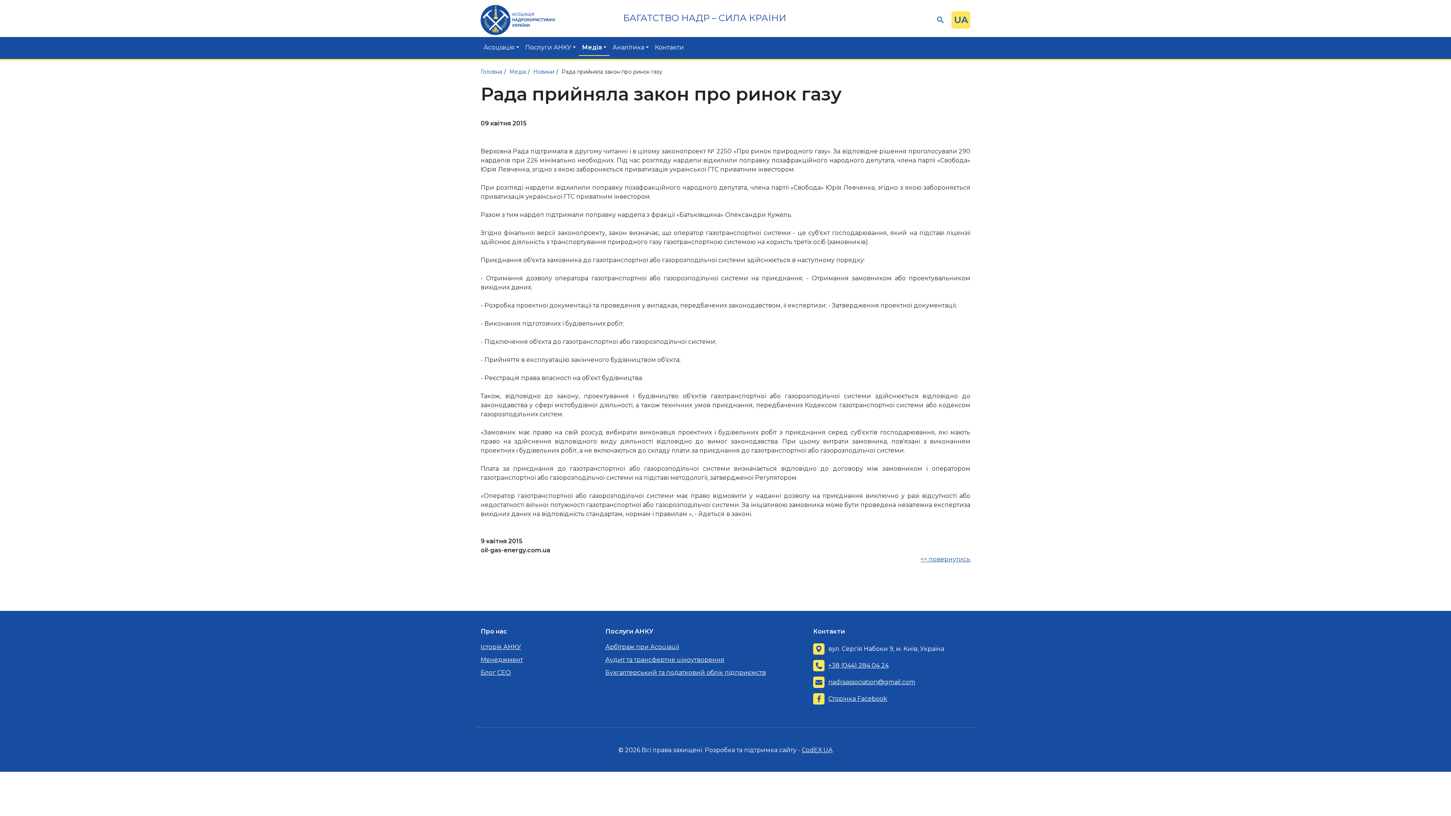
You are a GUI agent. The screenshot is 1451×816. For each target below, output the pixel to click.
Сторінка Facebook (857, 698)
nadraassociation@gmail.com (871, 682)
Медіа (592, 47)
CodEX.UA (817, 750)
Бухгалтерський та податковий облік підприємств (685, 672)
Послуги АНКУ (548, 47)
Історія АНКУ (501, 647)
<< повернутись (945, 559)
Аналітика (628, 47)
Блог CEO (496, 672)
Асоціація (499, 47)
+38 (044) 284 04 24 (858, 665)
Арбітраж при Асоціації (642, 647)
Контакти (669, 47)
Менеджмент (502, 659)
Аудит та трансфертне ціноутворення (664, 659)
